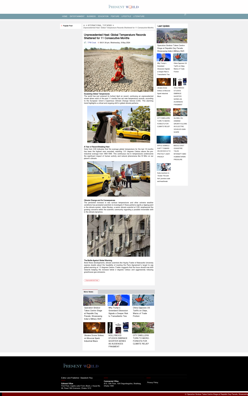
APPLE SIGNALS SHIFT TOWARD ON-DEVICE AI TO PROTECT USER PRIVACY (163, 151)
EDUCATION (103, 16)
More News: (89, 292)
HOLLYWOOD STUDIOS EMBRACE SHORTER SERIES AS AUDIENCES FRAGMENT (117, 341)
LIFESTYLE (126, 16)
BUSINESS (91, 16)
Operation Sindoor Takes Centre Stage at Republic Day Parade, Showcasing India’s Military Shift (93, 313)
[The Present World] (124, 7)
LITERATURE (138, 16)
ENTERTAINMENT (77, 16)
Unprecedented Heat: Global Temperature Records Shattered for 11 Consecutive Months (118, 28)
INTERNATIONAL (95, 25)
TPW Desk (91, 43)
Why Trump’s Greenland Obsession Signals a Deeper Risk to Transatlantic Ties (163, 68)
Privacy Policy (152, 382)
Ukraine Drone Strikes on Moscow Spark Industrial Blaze (94, 338)
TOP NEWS (107, 25)
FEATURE (115, 16)
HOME (64, 16)
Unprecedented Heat (91, 280)
